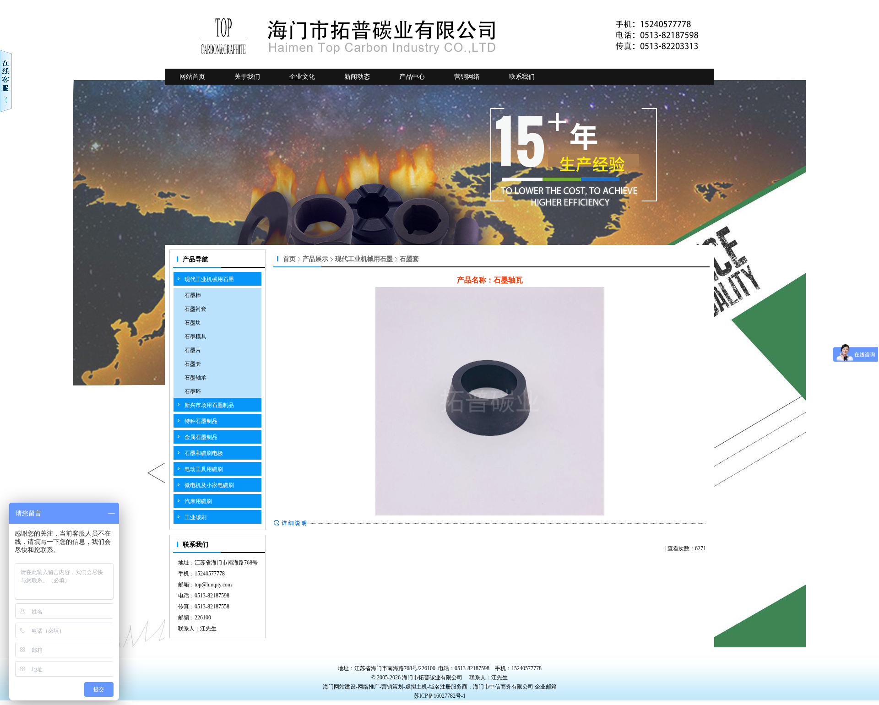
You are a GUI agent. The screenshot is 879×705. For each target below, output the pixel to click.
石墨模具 (195, 336)
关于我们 (247, 76)
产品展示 (315, 258)
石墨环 (192, 391)
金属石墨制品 (200, 437)
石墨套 (192, 364)
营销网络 (467, 76)
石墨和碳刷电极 (203, 453)
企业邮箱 (546, 686)
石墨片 (192, 350)
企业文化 (302, 76)
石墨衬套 (195, 309)
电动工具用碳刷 (203, 469)
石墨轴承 (195, 377)
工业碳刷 (195, 517)
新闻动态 (357, 76)
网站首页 (192, 76)
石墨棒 (192, 295)
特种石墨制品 (200, 421)
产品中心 (412, 76)
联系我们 (522, 76)
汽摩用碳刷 (198, 501)
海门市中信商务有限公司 (504, 686)
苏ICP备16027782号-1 (440, 696)
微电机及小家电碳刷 (209, 485)
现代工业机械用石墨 (209, 279)
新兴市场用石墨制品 (209, 405)
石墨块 (192, 323)
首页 (289, 258)
